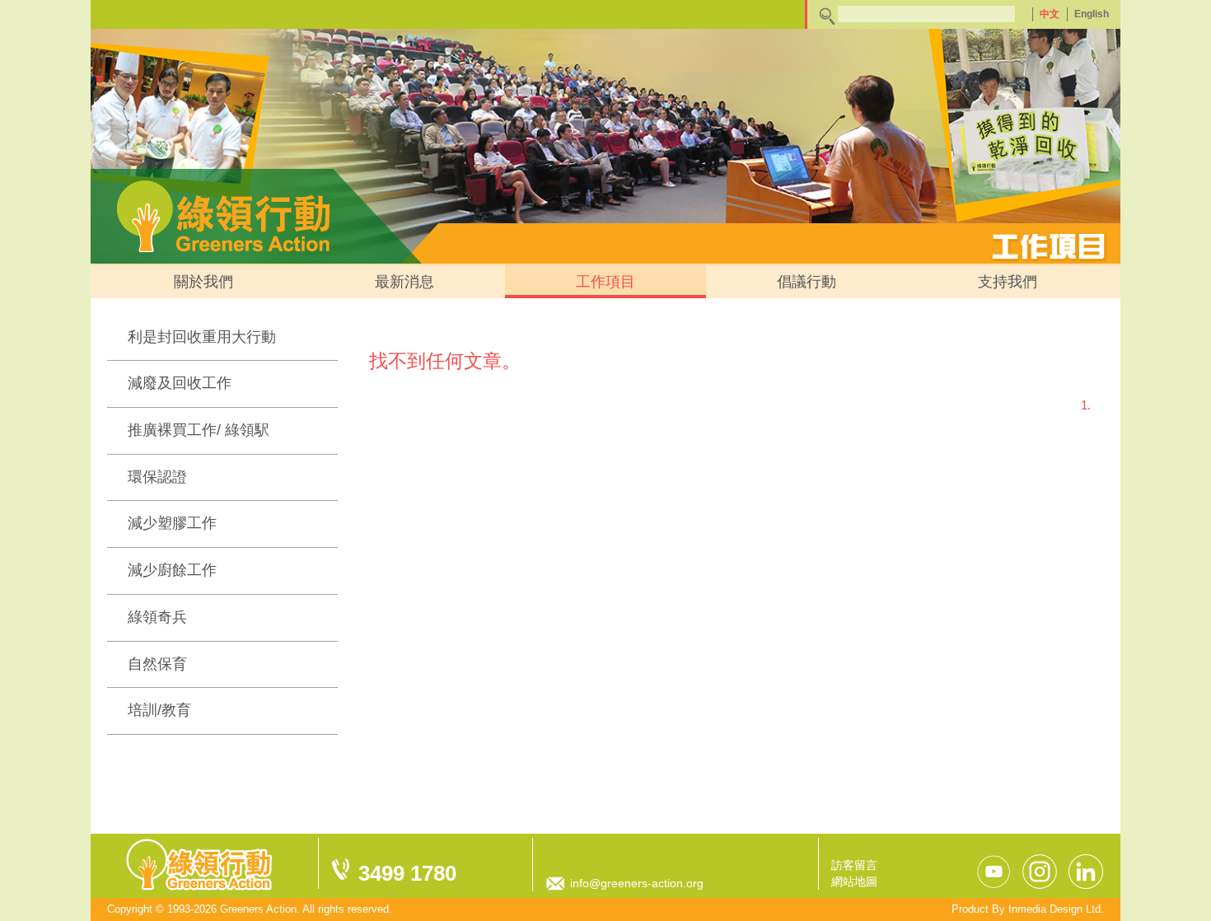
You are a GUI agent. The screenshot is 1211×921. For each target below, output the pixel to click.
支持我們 (1007, 281)
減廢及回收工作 (179, 383)
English (1091, 14)
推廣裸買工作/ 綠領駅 (198, 430)
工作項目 (605, 281)
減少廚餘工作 (172, 570)
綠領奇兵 (157, 617)
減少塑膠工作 (172, 523)
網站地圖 (854, 881)
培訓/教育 (159, 710)
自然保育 (157, 664)
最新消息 (404, 281)
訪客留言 (854, 865)
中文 (1049, 14)
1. (1086, 405)
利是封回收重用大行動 (202, 337)
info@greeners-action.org (637, 883)
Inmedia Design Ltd (1054, 909)
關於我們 (203, 281)
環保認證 (157, 477)
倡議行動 (806, 281)
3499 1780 (407, 873)
